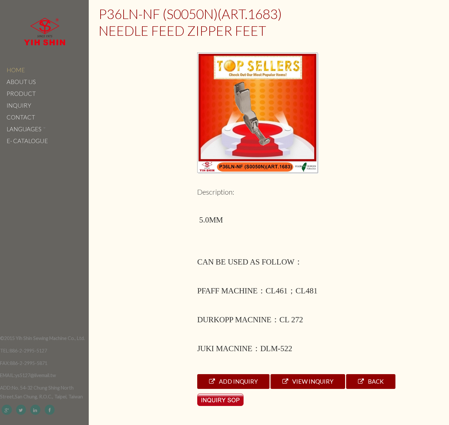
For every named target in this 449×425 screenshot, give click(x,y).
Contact (21, 117)
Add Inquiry (238, 381)
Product (21, 93)
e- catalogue (27, 140)
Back (375, 381)
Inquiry (19, 105)
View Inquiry (312, 381)
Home (16, 70)
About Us (21, 81)
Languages (24, 129)
